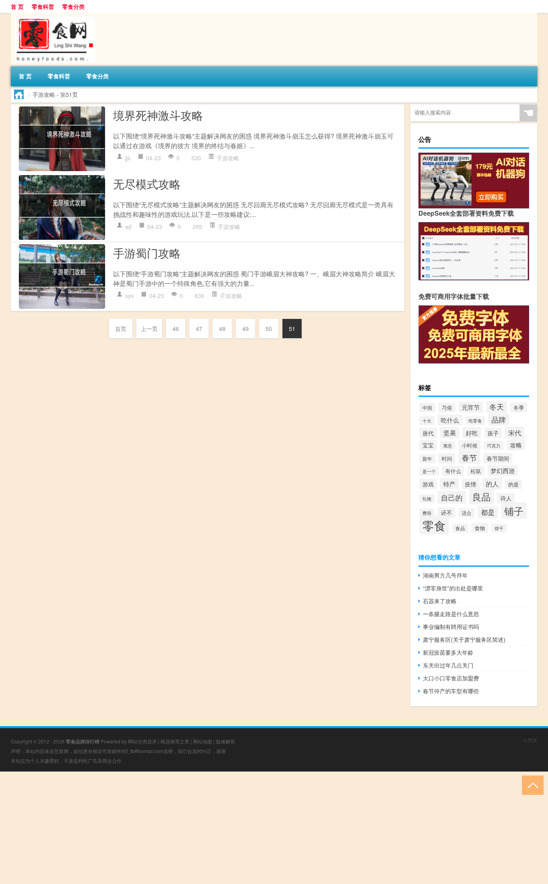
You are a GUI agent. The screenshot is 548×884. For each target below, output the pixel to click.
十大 (426, 420)
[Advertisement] (240, 828)
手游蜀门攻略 (147, 253)
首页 (120, 329)
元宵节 (471, 407)
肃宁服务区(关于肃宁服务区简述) (464, 639)
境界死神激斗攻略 (158, 115)
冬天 (496, 407)
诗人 (505, 498)
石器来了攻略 (440, 601)
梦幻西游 (503, 470)
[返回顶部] (531, 785)
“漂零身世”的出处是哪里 (453, 588)
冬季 (518, 407)
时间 (447, 458)
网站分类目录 (142, 741)
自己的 (452, 497)
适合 (466, 512)
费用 (426, 513)
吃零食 (475, 420)
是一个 (429, 471)
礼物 (426, 499)
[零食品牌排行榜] (53, 16)
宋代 (514, 432)
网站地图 (202, 741)
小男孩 (530, 740)
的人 (492, 483)
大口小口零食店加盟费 (451, 678)
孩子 (493, 433)
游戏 (428, 484)
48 (222, 329)
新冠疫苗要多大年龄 (448, 652)
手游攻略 (228, 158)
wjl (128, 227)
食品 (460, 528)
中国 (427, 407)
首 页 (17, 6)
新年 (427, 458)
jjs (127, 158)
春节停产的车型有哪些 (451, 691)
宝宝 (428, 445)
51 (292, 329)
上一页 (149, 329)
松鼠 (476, 471)
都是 (488, 512)
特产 (449, 483)
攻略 (516, 445)
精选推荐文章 (174, 741)
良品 (481, 496)
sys (129, 296)
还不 (446, 512)
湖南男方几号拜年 (445, 575)
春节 (469, 457)
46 (176, 329)
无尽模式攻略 (147, 184)
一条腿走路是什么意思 (451, 614)
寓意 (447, 445)
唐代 (428, 433)
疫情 (470, 484)
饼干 (499, 528)
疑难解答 (225, 741)
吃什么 (450, 420)
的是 (513, 484)
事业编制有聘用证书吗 (451, 627)
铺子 (514, 511)
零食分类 (73, 6)
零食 (434, 525)
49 (245, 329)
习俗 (447, 407)
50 (269, 329)
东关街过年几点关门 (448, 665)
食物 (480, 528)
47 (199, 329)
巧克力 (493, 445)
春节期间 (498, 458)
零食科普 (43, 6)
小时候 (469, 445)
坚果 (449, 432)
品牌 (498, 419)
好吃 (472, 432)
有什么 (453, 471)
